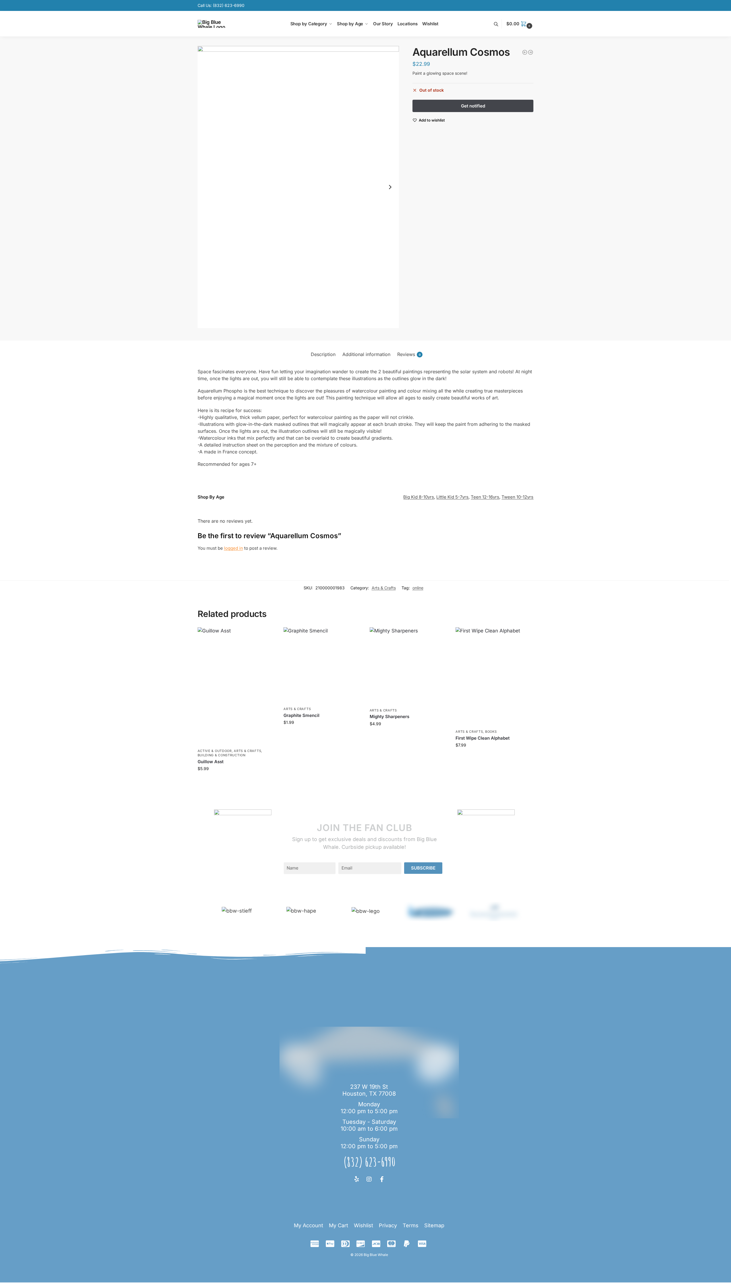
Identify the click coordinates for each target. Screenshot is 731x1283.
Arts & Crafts (384, 587)
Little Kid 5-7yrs (452, 497)
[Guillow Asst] (236, 686)
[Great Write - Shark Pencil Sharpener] (525, 52)
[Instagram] (369, 1179)
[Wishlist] (266, 636)
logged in (233, 548)
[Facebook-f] (382, 1179)
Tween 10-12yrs (517, 497)
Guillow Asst (210, 761)
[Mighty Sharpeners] (408, 666)
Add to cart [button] (236, 780)
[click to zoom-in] (298, 187)
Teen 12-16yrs (485, 497)
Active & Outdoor (215, 751)
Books (491, 732)
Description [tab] (323, 354)
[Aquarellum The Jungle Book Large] (530, 52)
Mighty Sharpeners (389, 716)
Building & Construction (222, 755)
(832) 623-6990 (228, 5)
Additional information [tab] (366, 354)
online (417, 587)
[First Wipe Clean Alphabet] (494, 676)
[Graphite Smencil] (322, 665)
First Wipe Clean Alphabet (483, 738)
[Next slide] (390, 187)
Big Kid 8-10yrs (418, 497)
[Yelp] (356, 1179)
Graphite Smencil (301, 715)
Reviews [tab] (409, 354)
